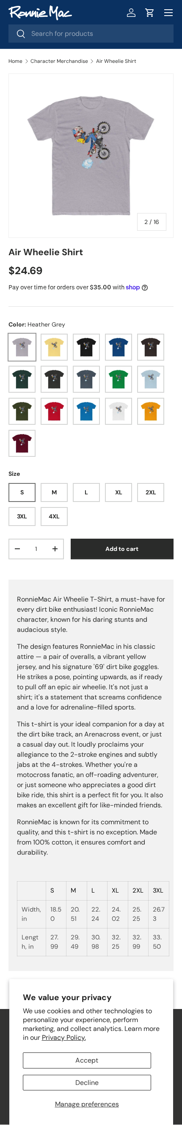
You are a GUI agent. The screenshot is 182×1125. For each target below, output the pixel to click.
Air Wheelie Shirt (116, 61)
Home (15, 61)
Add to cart (121, 549)
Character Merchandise (59, 61)
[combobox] (91, 33)
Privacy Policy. (64, 1037)
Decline (87, 1082)
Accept (86, 1060)
